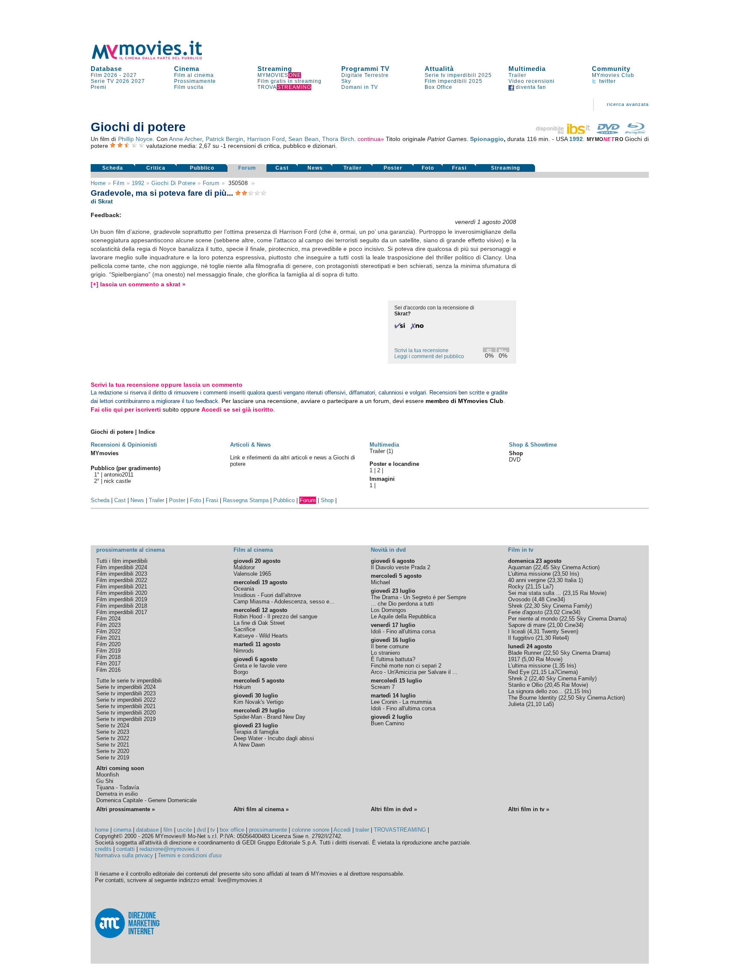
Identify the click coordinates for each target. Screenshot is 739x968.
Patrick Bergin (224, 138)
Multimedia (527, 68)
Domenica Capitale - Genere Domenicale (146, 800)
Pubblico (202, 168)
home (102, 830)
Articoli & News (250, 444)
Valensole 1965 (252, 574)
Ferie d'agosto (525, 612)
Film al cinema (194, 75)
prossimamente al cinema (130, 550)
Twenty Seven (558, 631)
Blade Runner (524, 653)
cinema (122, 830)
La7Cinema (562, 672)
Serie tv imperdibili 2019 (126, 719)
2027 (130, 75)
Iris (573, 574)
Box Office (438, 87)
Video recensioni (531, 81)
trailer (362, 830)
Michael (380, 582)
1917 (514, 659)
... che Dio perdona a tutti (402, 603)
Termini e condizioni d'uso (190, 855)
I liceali (517, 631)
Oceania (244, 589)
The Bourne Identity (532, 697)
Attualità (439, 68)
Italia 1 (573, 580)
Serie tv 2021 (112, 744)
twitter (606, 81)
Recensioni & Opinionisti (124, 444)
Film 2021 (108, 638)
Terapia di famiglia (256, 732)
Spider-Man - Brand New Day (269, 717)
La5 (547, 704)
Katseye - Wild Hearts (261, 636)
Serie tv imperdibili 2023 (126, 693)
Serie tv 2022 (112, 738)
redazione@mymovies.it (169, 849)
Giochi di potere (173, 183)
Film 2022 (108, 631)
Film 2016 (108, 670)
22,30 (533, 606)
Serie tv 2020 (112, 751)
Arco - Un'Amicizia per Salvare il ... (414, 672)
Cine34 (554, 599)
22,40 (537, 678)
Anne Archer (185, 138)
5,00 (528, 659)
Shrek (515, 606)
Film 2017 (108, 663)
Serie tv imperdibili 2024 (126, 687)
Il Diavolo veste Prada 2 (400, 567)
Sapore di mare (527, 625)
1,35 (559, 665)
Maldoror (244, 567)
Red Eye (518, 672)
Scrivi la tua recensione (421, 350)
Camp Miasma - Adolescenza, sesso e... (284, 601)
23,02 (553, 612)
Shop (327, 500)
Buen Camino (387, 723)
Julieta (516, 704)
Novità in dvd (388, 550)
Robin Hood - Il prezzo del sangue (275, 616)
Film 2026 (104, 75)
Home (98, 183)
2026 (123, 81)
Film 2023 (108, 625)
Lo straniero (385, 653)
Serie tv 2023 (112, 732)
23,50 (561, 574)
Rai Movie (592, 593)
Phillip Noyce (135, 138)
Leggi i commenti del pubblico (429, 356)
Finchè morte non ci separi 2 (406, 665)
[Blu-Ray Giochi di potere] (635, 132)
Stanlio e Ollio (525, 685)
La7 (547, 586)
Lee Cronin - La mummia (401, 702)
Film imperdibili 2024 (121, 567)
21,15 (534, 586)
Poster (393, 168)
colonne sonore (310, 830)
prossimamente (268, 830)
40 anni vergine (527, 580)
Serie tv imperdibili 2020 (126, 712)
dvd (201, 830)
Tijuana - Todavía (117, 787)
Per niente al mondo (533, 618)
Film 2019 (108, 650)
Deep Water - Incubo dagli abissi (274, 738)
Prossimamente (195, 81)
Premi (98, 87)
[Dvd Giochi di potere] (608, 132)
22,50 (552, 653)
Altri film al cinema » (261, 809)
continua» (371, 138)
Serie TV (102, 81)
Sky (346, 81)
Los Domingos (388, 610)
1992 (576, 138)
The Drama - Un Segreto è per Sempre (418, 597)
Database (106, 68)
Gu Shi (104, 781)
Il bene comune (390, 646)
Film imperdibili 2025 (453, 81)
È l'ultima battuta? (393, 659)
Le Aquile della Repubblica (403, 616)
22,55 (568, 618)
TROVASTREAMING (400, 830)
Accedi (342, 830)
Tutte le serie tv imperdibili (129, 680)
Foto (428, 168)
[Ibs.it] (563, 132)
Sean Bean (303, 138)
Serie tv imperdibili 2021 (126, 706)
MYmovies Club (613, 75)
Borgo (241, 672)
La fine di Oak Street (259, 623)
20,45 (553, 685)
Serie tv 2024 (112, 725)
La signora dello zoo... (535, 691)
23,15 (571, 593)
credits (103, 849)
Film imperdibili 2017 (121, 612)
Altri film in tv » (528, 809)
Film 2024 (108, 618)
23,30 (556, 580)
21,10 (534, 704)
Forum (247, 168)
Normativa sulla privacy (124, 855)
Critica (156, 168)
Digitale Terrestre (365, 75)
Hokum (242, 687)
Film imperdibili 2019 (121, 599)
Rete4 (560, 638)
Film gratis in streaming (289, 81)
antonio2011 (118, 474)
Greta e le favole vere (260, 665)
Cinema (186, 68)
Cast (282, 168)
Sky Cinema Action (574, 567)
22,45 (542, 567)
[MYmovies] (155, 58)
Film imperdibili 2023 (121, 574)
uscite (184, 830)
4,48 (539, 599)
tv (212, 830)
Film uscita (189, 87)
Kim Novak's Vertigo (259, 702)
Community (611, 68)
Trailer (517, 75)
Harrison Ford (266, 138)
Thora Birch (338, 138)
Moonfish (107, 774)
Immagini (382, 479)
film (118, 183)
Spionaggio (487, 138)
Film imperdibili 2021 (121, 586)
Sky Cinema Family (565, 606)
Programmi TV (365, 68)
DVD (514, 459)
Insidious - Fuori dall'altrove (267, 595)
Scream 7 (383, 687)
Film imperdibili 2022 (121, 580)
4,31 (534, 631)
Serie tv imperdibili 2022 (126, 700)
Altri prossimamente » (125, 809)
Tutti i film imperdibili (122, 561)
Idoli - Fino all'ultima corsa (403, 631)
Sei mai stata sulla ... (534, 593)
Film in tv (520, 550)
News (315, 168)
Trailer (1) (381, 451)
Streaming (274, 68)
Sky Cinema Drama (600, 618)
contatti (125, 849)
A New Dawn (249, 744)
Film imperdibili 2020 (121, 593)
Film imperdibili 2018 (121, 606)
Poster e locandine (394, 464)
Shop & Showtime (533, 444)
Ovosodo (519, 599)
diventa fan (530, 87)
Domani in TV (359, 87)
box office (232, 830)
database (147, 830)
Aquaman (520, 567)
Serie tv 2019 (112, 757)
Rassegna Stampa (246, 500)
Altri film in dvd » (394, 809)
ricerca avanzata (628, 104)
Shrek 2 (517, 678)
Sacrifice (244, 629)
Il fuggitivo (521, 638)
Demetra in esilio (117, 794)
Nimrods (244, 650)
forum (211, 183)
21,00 (556, 625)
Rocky (516, 586)
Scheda (112, 168)
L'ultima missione (529, 574)
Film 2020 (108, 644)
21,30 (544, 638)
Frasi (459, 168)
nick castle (117, 481)
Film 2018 (108, 657)
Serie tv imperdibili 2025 (458, 75)
